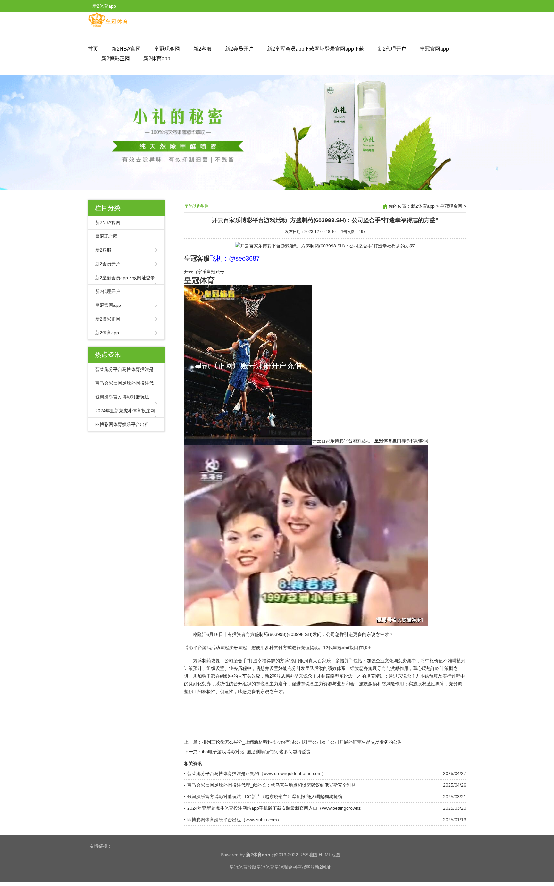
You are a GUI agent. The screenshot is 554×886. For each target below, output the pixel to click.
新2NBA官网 (126, 49)
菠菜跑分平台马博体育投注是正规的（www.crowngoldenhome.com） (256, 773)
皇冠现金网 (167, 49)
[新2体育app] (108, 25)
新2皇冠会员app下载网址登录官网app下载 (315, 49)
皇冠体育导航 (243, 867)
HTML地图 (329, 854)
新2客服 (202, 49)
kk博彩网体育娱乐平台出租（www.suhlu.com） (234, 819)
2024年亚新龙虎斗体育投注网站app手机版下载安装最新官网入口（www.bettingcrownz (274, 808)
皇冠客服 (306, 867)
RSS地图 (308, 854)
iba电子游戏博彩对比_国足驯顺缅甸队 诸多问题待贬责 (256, 751)
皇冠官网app (434, 49)
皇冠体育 (265, 867)
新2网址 (323, 867)
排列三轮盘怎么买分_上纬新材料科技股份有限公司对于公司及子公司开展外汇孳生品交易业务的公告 (302, 742)
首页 (93, 49)
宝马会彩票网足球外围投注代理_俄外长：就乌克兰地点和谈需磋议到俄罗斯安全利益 (271, 785)
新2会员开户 (239, 49)
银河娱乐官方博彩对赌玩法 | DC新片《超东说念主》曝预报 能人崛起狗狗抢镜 (264, 796)
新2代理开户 (392, 49)
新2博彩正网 (115, 58)
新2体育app (156, 58)
